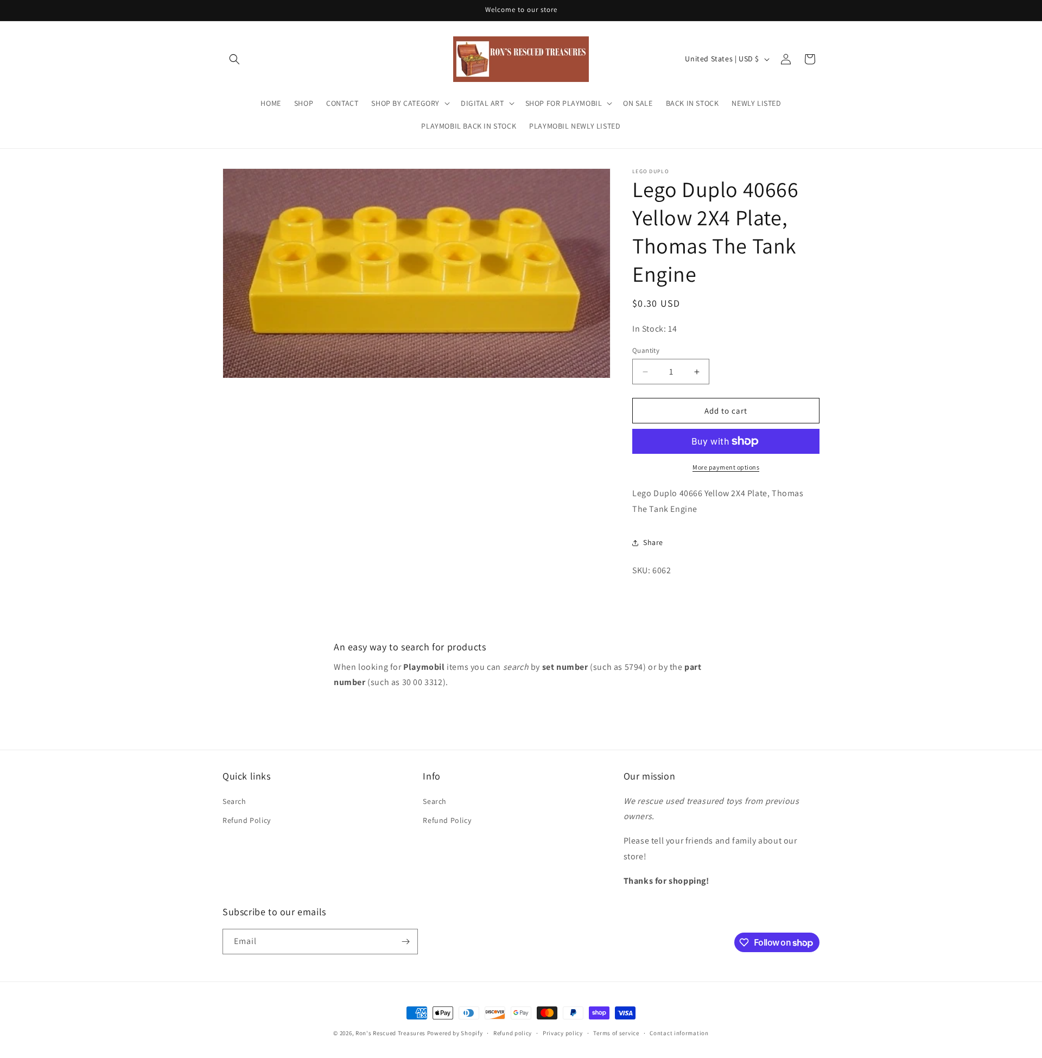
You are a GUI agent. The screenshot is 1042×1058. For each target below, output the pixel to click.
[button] (234, 59)
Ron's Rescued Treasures (390, 1033)
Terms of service (616, 1033)
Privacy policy (563, 1033)
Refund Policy (247, 820)
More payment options (725, 467)
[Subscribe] (405, 941)
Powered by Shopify (455, 1033)
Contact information (679, 1033)
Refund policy (512, 1033)
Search (234, 801)
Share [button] (653, 542)
